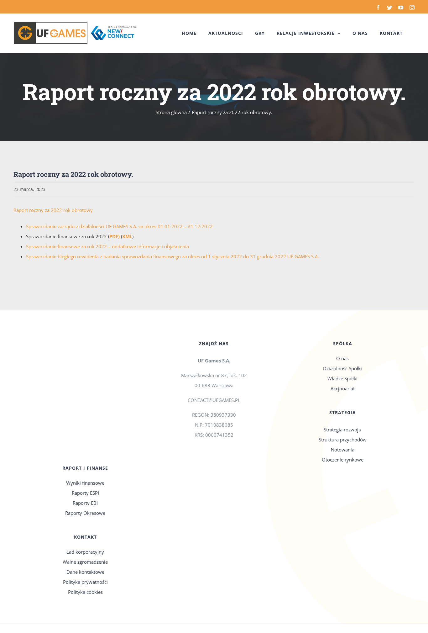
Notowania (342, 449)
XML (127, 236)
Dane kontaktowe (85, 572)
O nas (342, 358)
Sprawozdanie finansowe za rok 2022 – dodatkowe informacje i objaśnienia (107, 246)
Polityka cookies (85, 592)
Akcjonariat (343, 388)
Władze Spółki (342, 378)
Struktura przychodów (343, 439)
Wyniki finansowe (85, 483)
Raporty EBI (85, 503)
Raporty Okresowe (85, 513)
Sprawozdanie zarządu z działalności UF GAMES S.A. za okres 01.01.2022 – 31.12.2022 (119, 226)
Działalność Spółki (342, 368)
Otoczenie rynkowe (342, 459)
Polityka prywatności (85, 582)
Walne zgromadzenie (85, 562)
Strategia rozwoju (342, 429)
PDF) (114, 236)
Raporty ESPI (85, 493)
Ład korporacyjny (85, 552)
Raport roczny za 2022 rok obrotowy (53, 210)
